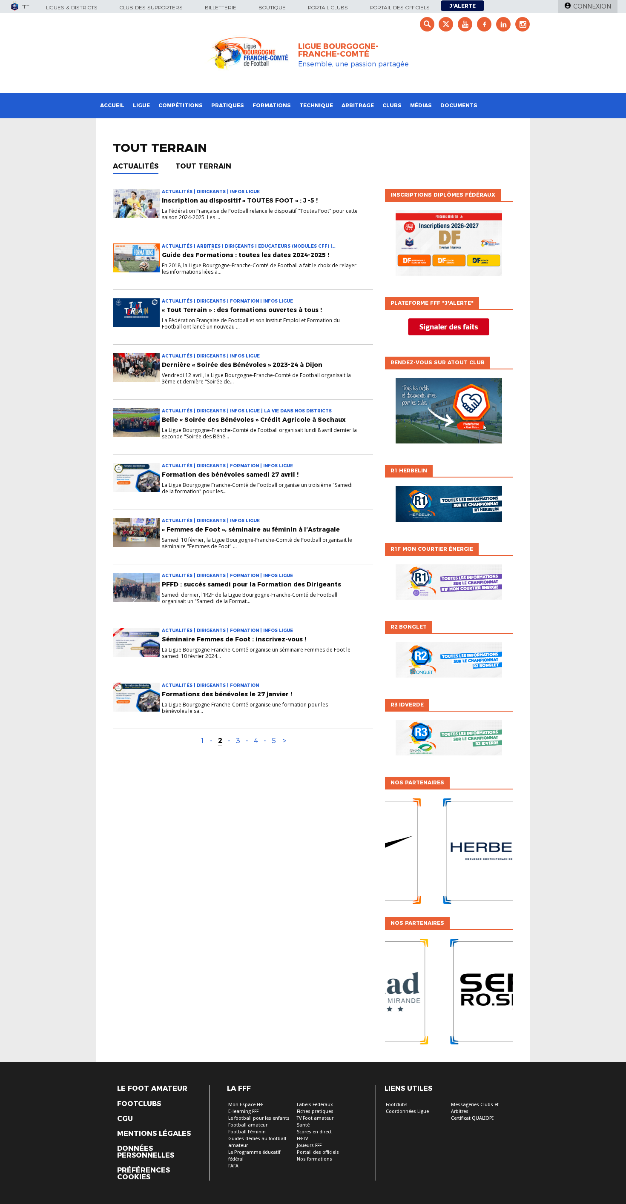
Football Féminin (247, 1132)
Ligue (141, 105)
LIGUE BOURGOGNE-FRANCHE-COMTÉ (338, 50)
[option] (449, 853)
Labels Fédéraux (315, 1104)
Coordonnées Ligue (407, 1111)
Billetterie (220, 7)
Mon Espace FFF (245, 1104)
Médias (421, 105)
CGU (125, 1118)
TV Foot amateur (315, 1118)
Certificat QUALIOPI (472, 1118)
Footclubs (139, 1104)
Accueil (112, 105)
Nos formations (314, 1159)
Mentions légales (154, 1133)
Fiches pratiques (315, 1111)
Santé (303, 1125)
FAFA (233, 1166)
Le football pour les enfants (259, 1118)
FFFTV (302, 1138)
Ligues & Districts (72, 7)
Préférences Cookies (143, 1174)
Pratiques (227, 105)
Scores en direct (314, 1132)
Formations (272, 105)
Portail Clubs (328, 7)
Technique (316, 105)
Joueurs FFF (309, 1145)
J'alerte (462, 6)
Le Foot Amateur (152, 1088)
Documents (458, 105)
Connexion (592, 6)
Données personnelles (145, 1152)
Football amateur (247, 1125)
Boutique (272, 7)
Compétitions (180, 105)
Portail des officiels (400, 7)
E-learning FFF (243, 1111)
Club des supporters (151, 7)
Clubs (392, 105)
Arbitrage (358, 105)
